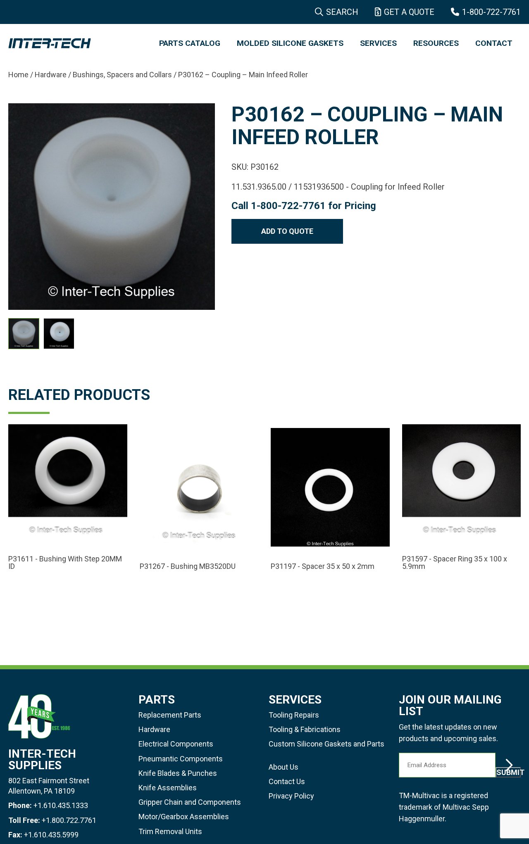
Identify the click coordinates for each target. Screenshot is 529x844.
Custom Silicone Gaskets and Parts (326, 743)
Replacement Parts (169, 715)
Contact (493, 43)
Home (18, 74)
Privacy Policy (291, 796)
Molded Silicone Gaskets (290, 43)
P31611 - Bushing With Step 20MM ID (65, 562)
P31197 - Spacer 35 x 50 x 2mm (322, 566)
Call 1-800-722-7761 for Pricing (303, 206)
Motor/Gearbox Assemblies (183, 816)
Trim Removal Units (170, 831)
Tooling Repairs (294, 715)
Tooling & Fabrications (305, 729)
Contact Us (287, 781)
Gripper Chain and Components (189, 802)
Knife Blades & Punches (177, 773)
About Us (283, 767)
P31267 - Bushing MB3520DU (188, 566)
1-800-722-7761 (491, 12)
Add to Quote (287, 231)
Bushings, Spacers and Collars (122, 74)
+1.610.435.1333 (60, 805)
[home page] (75, 43)
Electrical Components (175, 743)
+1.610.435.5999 (51, 834)
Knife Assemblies (167, 787)
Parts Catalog (189, 43)
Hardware (51, 74)
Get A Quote (409, 12)
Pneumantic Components (180, 758)
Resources (436, 43)
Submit (508, 772)
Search (342, 12)
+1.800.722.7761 (69, 820)
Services (378, 43)
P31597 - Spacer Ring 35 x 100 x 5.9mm (454, 562)
